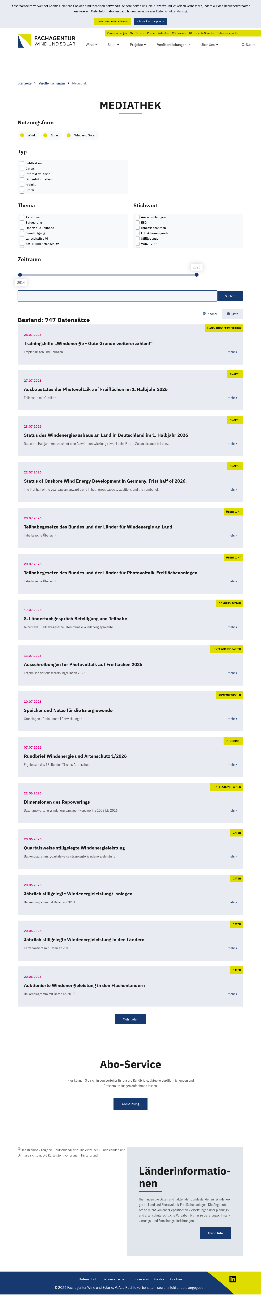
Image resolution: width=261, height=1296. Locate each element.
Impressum (140, 1279)
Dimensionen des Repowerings (57, 802)
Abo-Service (137, 33)
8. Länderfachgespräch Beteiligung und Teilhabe (75, 618)
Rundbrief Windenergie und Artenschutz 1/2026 (75, 756)
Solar (112, 44)
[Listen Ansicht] (232, 314)
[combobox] (73, 177)
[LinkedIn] (232, 1281)
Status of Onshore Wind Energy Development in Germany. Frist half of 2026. (105, 481)
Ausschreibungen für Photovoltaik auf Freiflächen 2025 (83, 664)
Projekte (136, 44)
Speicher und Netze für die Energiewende (68, 710)
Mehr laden (130, 1019)
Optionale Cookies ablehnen (112, 21)
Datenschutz (88, 1279)
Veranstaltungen (117, 33)
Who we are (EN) (182, 33)
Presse (151, 33)
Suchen (230, 296)
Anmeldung (130, 1104)
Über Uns (208, 44)
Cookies (176, 1279)
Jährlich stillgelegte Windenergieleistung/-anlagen (78, 894)
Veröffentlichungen (171, 44)
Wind (90, 44)
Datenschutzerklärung (171, 11)
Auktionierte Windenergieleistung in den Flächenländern (84, 985)
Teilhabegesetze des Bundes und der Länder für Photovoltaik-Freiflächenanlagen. (111, 573)
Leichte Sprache (204, 33)
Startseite (25, 83)
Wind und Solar (85, 135)
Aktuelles (163, 33)
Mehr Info (215, 1233)
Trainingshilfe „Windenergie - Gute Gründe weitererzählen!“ (88, 343)
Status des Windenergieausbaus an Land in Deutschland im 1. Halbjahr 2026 (106, 435)
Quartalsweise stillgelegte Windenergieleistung (74, 848)
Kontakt (160, 1279)
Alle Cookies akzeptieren (151, 21)
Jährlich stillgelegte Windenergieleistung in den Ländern (84, 939)
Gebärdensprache (227, 33)
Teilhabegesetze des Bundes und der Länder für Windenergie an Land (98, 527)
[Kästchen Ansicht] (210, 314)
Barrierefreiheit (114, 1279)
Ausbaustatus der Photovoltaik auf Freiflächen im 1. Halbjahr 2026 (96, 389)
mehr (231, 352)
